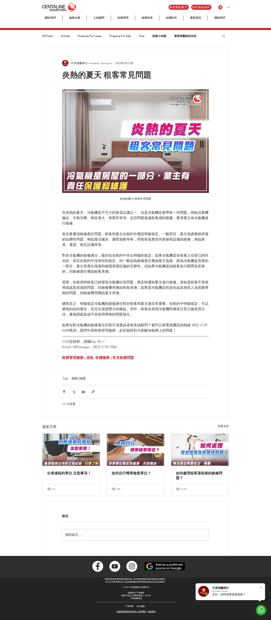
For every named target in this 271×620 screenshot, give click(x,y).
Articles (65, 36)
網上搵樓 (141, 606)
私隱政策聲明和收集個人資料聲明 (131, 611)
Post (141, 36)
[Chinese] (233, 0)
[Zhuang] (237, 0)
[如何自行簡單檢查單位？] (135, 450)
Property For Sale (120, 36)
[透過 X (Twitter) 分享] (74, 392)
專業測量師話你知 (185, 36)
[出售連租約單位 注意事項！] (71, 450)
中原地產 (130, 606)
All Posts (47, 36)
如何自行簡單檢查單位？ (131, 473)
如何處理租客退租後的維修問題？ (199, 475)
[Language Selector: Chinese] (224, 7)
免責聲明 (152, 611)
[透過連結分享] (93, 392)
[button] (171, 18)
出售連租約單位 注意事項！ (69, 473)
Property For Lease (90, 36)
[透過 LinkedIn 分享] (83, 392)
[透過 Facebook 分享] (64, 392)
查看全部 (223, 426)
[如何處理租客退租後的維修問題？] (200, 450)
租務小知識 (159, 36)
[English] (235, 0)
